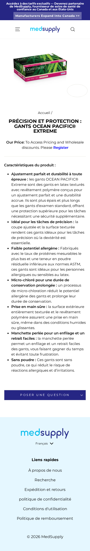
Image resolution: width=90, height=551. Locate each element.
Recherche (45, 480)
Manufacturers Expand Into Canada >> (47, 16)
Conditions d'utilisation (45, 509)
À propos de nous (45, 470)
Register (60, 147)
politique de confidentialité (45, 499)
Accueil (44, 113)
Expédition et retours (45, 489)
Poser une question (45, 395)
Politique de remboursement (45, 518)
